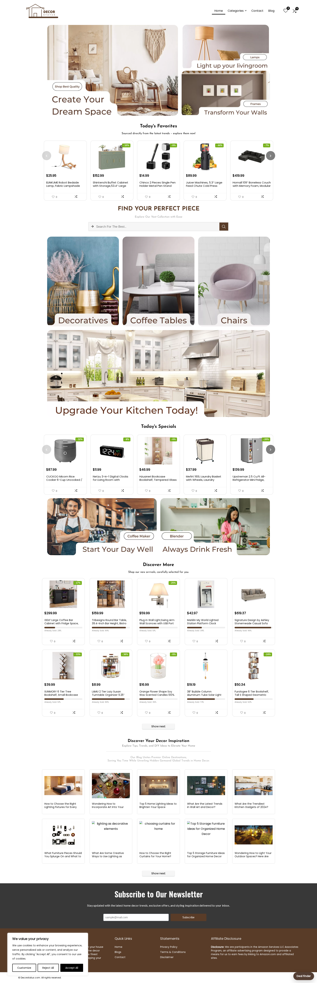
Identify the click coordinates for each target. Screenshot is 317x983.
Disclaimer (167, 957)
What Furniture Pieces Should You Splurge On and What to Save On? (63, 856)
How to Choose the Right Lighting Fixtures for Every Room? (60, 807)
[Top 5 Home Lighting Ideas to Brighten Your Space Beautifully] (158, 785)
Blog (271, 11)
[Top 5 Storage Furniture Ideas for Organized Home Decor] (206, 835)
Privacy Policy (168, 947)
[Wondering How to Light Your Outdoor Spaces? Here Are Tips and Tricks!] (254, 835)
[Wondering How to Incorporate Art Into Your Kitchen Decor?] (111, 785)
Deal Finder (304, 976)
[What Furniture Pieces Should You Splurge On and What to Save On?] (63, 835)
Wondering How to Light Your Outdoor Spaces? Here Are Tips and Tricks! (253, 856)
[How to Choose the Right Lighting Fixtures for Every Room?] (63, 785)
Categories (236, 11)
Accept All (71, 968)
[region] (47, 954)
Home (218, 11)
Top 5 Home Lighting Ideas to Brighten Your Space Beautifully (158, 807)
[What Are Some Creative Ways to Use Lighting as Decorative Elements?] (111, 835)
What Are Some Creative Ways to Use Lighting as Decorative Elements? (108, 856)
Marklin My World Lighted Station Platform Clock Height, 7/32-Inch (202, 623)
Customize (24, 968)
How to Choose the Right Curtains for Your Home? (155, 854)
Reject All (48, 968)
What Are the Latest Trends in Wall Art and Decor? (204, 805)
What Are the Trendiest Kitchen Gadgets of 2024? (251, 805)
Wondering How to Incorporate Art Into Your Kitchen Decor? (108, 807)
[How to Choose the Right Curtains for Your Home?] (158, 835)
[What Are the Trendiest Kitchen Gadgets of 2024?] (254, 785)
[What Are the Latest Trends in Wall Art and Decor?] (206, 785)
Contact (257, 11)
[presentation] (46, 155)
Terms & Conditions (173, 952)
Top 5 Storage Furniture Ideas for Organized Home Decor (206, 854)
